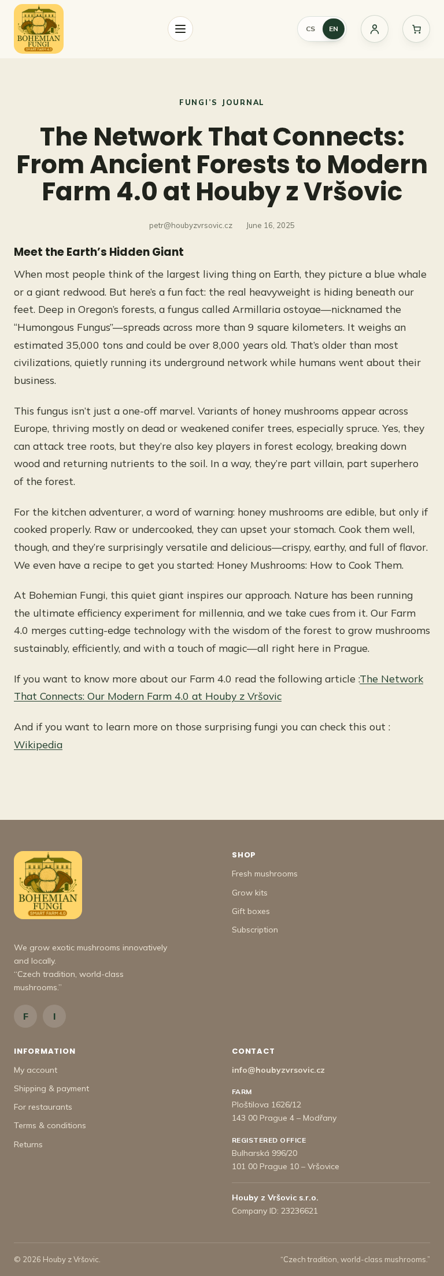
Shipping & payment (51, 1088)
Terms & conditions (50, 1125)
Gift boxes (251, 911)
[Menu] (180, 29)
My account (35, 1070)
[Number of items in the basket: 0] (416, 29)
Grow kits (250, 892)
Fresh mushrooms (265, 873)
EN (333, 28)
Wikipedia (38, 744)
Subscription (255, 929)
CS (310, 28)
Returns (28, 1144)
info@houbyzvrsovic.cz (278, 1070)
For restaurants (43, 1107)
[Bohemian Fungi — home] (39, 29)
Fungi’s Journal (222, 102)
